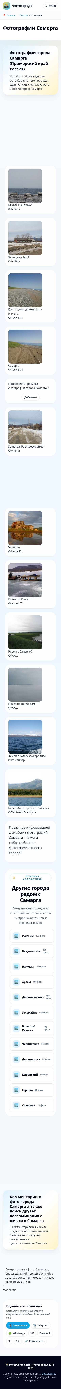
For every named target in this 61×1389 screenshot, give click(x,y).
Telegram (40, 1325)
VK (32, 1333)
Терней (33, 1273)
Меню (50, 5)
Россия (24, 15)
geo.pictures (49, 1373)
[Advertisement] (30, 131)
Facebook (45, 1333)
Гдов (28, 1282)
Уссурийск (46, 1273)
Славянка (42, 1269)
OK (17, 1341)
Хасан (9, 1278)
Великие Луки (14, 1282)
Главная (11, 15)
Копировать (34, 1341)
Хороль (19, 1278)
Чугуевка (48, 1278)
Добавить (30, 397)
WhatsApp (16, 1333)
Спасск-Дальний (16, 1273)
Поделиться (17, 1325)
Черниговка (33, 1278)
